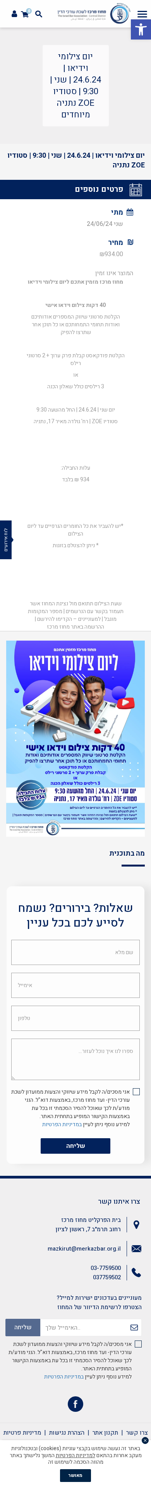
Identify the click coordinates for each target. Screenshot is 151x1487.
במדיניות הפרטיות (62, 1124)
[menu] (142, 13)
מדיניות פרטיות (22, 1432)
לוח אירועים (5, 539)
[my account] (14, 14)
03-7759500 (106, 1268)
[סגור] (145, 1440)
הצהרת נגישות (66, 1432)
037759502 (107, 1277)
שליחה (75, 1146)
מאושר (75, 1475)
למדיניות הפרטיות (75, 1455)
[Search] (38, 14)
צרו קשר (137, 1432)
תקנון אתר (105, 1432)
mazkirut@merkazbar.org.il (84, 1248)
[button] (141, 29)
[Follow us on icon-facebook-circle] (75, 1405)
